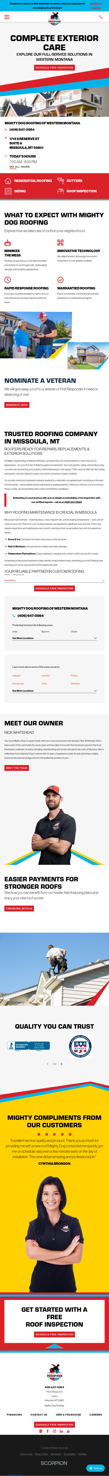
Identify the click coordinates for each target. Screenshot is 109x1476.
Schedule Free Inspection (54, 67)
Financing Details (19, 908)
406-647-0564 (54, 1387)
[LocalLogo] (54, 19)
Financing (14, 1414)
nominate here (17, 404)
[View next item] (61, 1064)
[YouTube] (68, 1431)
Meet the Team (16, 767)
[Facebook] (47, 1431)
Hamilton (46, 675)
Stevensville (18, 683)
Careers (96, 1414)
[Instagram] (54, 1431)
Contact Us (39, 1414)
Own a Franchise (68, 1414)
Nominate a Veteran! (96, 5)
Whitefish (75, 683)
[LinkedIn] (61, 1431)
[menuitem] (26, 1454)
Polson (74, 675)
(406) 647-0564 (22, 130)
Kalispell (16, 675)
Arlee (44, 683)
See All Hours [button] (20, 167)
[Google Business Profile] (40, 1431)
